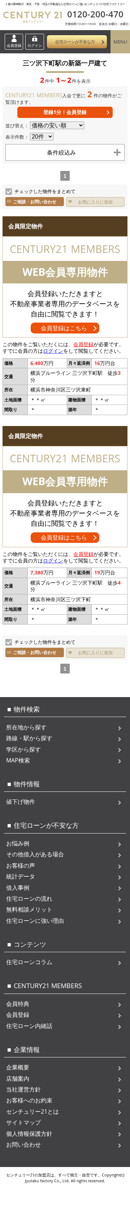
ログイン (34, 45)
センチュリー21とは (32, 1111)
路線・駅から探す (29, 738)
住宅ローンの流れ (29, 898)
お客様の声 (20, 865)
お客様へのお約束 (29, 1100)
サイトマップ (23, 1122)
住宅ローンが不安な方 (75, 41)
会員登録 (14, 45)
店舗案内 (17, 1078)
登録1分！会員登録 (65, 112)
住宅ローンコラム (29, 962)
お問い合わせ (23, 1145)
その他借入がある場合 (35, 854)
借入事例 (17, 888)
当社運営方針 (23, 1089)
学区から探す (23, 749)
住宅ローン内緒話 (29, 1026)
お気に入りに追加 (95, 202)
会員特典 (17, 1004)
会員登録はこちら (64, 328)
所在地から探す (26, 727)
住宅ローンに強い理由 (35, 921)
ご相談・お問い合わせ (34, 201)
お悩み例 (17, 843)
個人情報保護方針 (29, 1134)
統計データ (20, 876)
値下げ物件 (20, 802)
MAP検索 (18, 760)
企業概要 (17, 1067)
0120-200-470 (95, 14)
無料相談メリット (29, 909)
